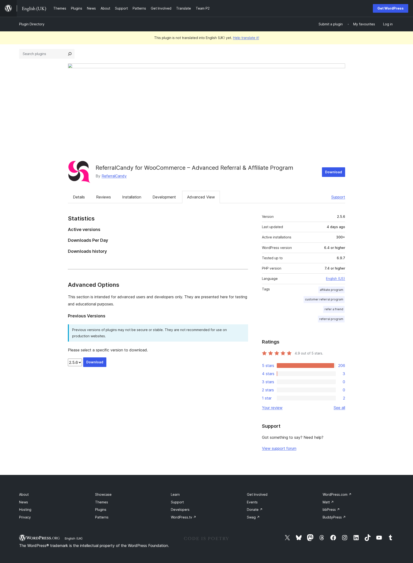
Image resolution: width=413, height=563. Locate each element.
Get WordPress (390, 8)
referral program (331, 319)
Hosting (25, 509)
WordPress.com (337, 494)
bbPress (331, 509)
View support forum (279, 448)
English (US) (335, 278)
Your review (272, 407)
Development (164, 197)
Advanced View (201, 197)
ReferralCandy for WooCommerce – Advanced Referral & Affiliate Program (194, 167)
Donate (255, 509)
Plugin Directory (31, 24)
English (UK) (73, 538)
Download (333, 172)
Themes (101, 502)
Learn (175, 494)
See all (339, 407)
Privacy (25, 517)
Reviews (103, 197)
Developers (180, 509)
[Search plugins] (70, 54)
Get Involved (257, 494)
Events (252, 502)
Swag (253, 517)
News (23, 502)
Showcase (103, 494)
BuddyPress (334, 517)
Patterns (102, 517)
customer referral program (324, 299)
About (24, 494)
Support (338, 197)
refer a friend (334, 309)
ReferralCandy (114, 176)
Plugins (100, 509)
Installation (131, 197)
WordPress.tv (183, 517)
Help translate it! (246, 38)
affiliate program (331, 290)
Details (79, 197)
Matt (328, 502)
